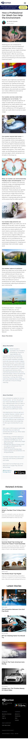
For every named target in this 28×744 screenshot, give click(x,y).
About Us (17, 714)
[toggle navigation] (25, 3)
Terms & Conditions (6, 733)
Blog (16, 718)
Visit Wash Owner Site (23, 7)
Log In (3, 716)
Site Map (16, 733)
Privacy (12, 733)
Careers (17, 720)
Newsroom (17, 716)
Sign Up (4, 718)
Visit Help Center (6, 725)
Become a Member (7, 714)
